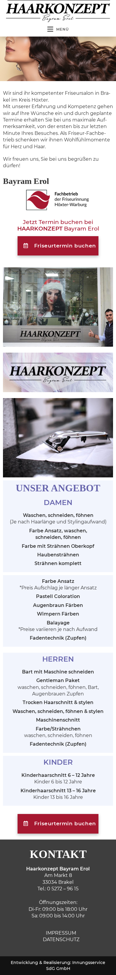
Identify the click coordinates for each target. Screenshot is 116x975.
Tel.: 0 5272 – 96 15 (58, 889)
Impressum (61, 933)
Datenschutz (61, 939)
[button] (58, 246)
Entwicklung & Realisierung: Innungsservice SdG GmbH (58, 965)
